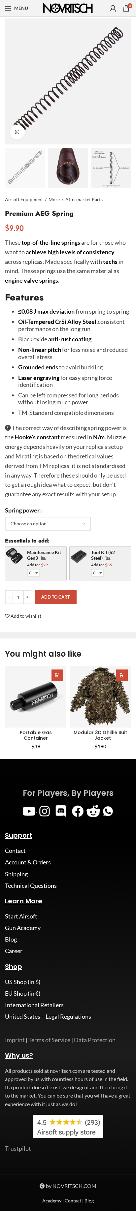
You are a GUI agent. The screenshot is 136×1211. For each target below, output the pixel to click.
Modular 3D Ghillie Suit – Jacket (100, 735)
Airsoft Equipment (24, 199)
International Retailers (34, 1005)
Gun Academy (23, 927)
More (54, 199)
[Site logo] (68, 7)
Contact (15, 850)
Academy (51, 1200)
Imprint (15, 1039)
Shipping (16, 874)
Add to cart (55, 597)
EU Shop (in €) (22, 993)
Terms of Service (49, 1039)
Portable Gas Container (36, 735)
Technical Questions (31, 885)
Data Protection (95, 1039)
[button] (57, 675)
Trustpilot (18, 1148)
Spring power (22, 510)
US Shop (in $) (22, 981)
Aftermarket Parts (84, 199)
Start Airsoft (21, 916)
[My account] (112, 8)
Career (13, 950)
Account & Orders (28, 862)
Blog (11, 939)
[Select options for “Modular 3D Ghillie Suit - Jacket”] (122, 675)
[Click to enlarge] (17, 132)
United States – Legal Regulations (48, 1016)
